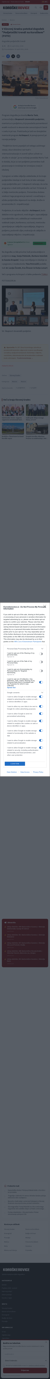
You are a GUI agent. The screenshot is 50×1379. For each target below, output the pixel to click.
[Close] (45, 607)
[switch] (41, 654)
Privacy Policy (38, 772)
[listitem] (25, 648)
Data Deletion (12, 772)
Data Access (25, 772)
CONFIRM (15, 764)
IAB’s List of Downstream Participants (28, 641)
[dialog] (25, 689)
